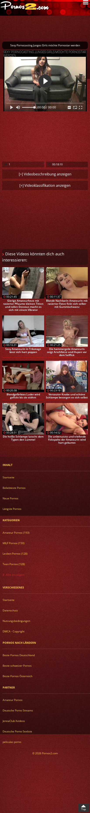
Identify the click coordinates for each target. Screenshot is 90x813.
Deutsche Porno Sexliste (17, 731)
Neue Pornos (10, 498)
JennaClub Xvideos (14, 721)
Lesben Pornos (15, 553)
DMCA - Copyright (13, 631)
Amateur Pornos (16, 533)
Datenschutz (10, 610)
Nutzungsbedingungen (16, 621)
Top (83, 809)
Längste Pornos (12, 509)
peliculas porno (12, 742)
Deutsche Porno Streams (18, 710)
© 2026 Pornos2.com (45, 753)
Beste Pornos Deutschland (19, 655)
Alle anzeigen (15, 575)
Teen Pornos (14, 564)
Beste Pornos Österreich (17, 676)
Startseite (8, 477)
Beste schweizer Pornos (17, 666)
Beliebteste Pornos (14, 488)
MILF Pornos (13, 543)
